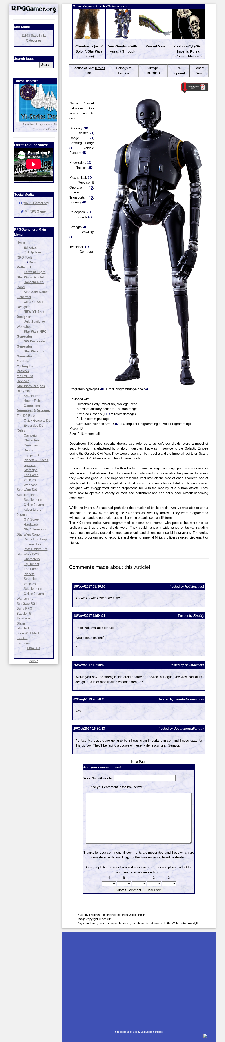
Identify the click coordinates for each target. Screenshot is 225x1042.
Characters (32, 440)
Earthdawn (24, 643)
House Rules (33, 401)
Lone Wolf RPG (28, 633)
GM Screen (32, 519)
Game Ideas (33, 406)
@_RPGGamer (35, 211)
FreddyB (192, 923)
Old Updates (33, 252)
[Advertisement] (138, 976)
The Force (31, 475)
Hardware (31, 524)
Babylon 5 (24, 613)
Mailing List (25, 376)
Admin (33, 661)
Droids (28, 450)
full (29, 267)
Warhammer (25, 598)
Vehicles (30, 480)
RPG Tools (24, 257)
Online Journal (34, 505)
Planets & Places (36, 460)
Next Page (138, 762)
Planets (29, 574)
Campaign (31, 435)
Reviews (23, 381)
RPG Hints (24, 391)
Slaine (21, 623)
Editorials (30, 247)
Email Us (33, 648)
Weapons (30, 485)
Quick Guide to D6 (37, 420)
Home (21, 242)
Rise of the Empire (37, 539)
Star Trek (23, 628)
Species (29, 465)
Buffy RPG (24, 608)
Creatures (31, 445)
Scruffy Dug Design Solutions (148, 1032)
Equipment (31, 455)
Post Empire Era (35, 549)
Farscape (23, 618)
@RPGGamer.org (36, 203)
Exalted (22, 638)
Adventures (32, 396)
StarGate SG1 (27, 603)
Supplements (33, 499)
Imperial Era (32, 544)
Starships (30, 470)
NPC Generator (35, 529)
